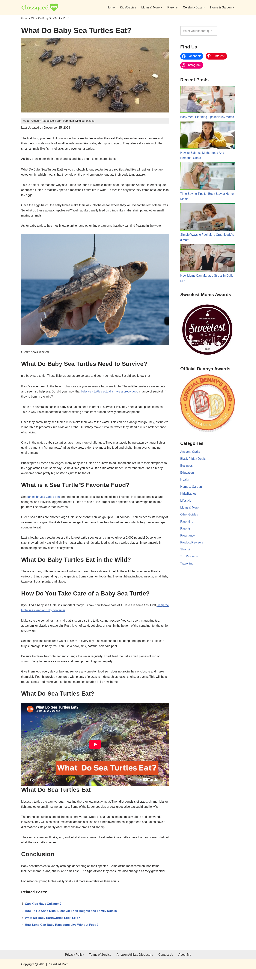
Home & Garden (191, 486)
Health (184, 479)
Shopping (186, 549)
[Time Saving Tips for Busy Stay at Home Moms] (207, 176)
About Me (184, 954)
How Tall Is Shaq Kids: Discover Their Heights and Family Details (71, 910)
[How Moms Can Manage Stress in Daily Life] (207, 258)
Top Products (189, 556)
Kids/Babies (128, 7)
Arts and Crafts (190, 451)
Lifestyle (185, 500)
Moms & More (189, 507)
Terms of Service (100, 954)
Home (111, 7)
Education (187, 472)
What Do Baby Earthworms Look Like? (52, 917)
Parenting (186, 521)
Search (227, 30)
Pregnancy (187, 535)
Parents (172, 7)
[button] (161, 7)
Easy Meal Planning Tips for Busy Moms (207, 116)
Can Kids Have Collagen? (43, 903)
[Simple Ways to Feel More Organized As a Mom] (207, 217)
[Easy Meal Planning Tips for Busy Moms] (207, 100)
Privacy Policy (74, 954)
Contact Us (165, 954)
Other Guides (189, 514)
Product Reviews (191, 542)
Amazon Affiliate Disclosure (135, 954)
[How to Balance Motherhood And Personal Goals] (207, 136)
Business (186, 465)
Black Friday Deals (193, 458)
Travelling (186, 563)
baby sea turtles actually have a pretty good (109, 391)
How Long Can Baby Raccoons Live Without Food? (61, 924)
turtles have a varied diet (43, 496)
